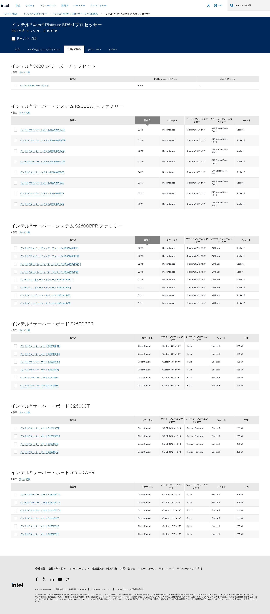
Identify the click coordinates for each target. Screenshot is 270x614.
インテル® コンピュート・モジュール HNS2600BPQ (45, 287)
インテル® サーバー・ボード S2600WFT (39, 534)
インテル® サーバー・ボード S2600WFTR (40, 494)
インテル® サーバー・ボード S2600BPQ (39, 369)
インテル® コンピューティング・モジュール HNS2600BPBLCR (50, 263)
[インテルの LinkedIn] (52, 580)
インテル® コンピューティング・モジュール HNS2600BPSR (49, 248)
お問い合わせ (127, 568)
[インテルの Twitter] (44, 580)
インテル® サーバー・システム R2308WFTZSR (42, 129)
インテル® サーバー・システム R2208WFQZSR (43, 140)
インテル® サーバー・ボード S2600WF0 (39, 526)
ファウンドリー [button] (98, 5)
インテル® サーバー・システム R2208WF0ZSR (42, 151)
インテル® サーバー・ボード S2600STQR (40, 436)
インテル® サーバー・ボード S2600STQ (39, 451)
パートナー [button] (79, 5)
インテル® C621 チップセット (34, 85)
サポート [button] (30, 5)
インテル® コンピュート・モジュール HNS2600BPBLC (46, 279)
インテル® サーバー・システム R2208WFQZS (42, 172)
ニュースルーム (147, 568)
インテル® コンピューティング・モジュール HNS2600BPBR (49, 271)
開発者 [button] (64, 5)
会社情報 (40, 568)
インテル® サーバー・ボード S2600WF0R (40, 502)
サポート (113, 49)
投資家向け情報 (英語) (104, 568)
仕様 (17, 49)
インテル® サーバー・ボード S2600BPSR (40, 361)
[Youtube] (60, 580)
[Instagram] (67, 580)
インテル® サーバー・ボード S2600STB (39, 443)
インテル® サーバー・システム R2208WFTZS (42, 204)
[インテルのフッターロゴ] (18, 584)
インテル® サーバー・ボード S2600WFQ (39, 518)
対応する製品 (74, 49)
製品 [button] (18, 5)
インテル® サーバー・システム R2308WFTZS (42, 193)
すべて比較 (24, 72)
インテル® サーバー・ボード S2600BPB (39, 385)
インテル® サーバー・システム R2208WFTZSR (42, 161)
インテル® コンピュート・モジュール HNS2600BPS (45, 295)
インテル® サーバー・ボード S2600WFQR (40, 510)
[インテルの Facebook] (36, 580)
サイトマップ (166, 568)
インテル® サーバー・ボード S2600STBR (40, 428)
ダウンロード (94, 49)
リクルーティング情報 (189, 568)
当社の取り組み (57, 568)
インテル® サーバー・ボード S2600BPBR (40, 354)
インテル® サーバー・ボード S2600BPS (39, 377)
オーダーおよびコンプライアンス (43, 49)
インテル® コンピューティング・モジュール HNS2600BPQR (49, 256)
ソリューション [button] (48, 5)
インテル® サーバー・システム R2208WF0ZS (42, 182)
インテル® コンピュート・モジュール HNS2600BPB (45, 303)
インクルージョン (79, 568)
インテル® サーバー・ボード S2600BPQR (40, 346)
